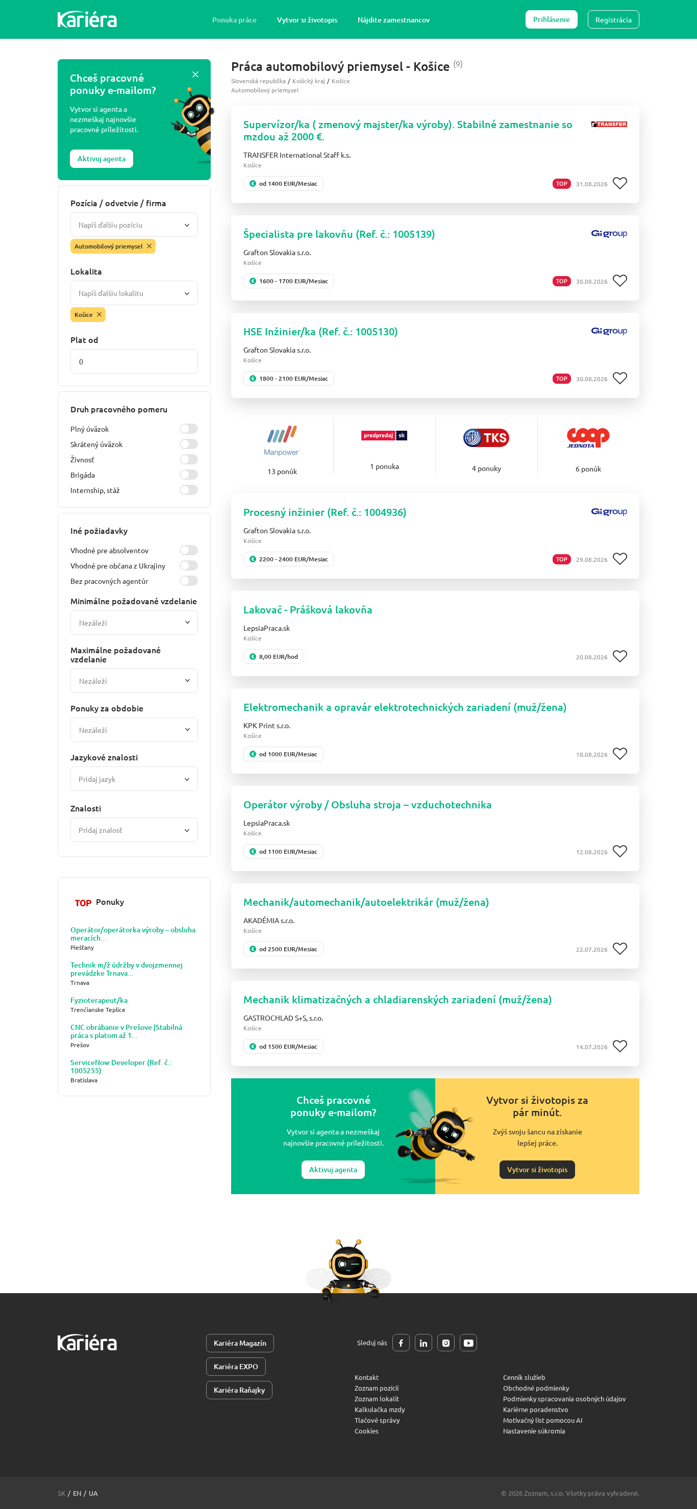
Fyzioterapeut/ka (99, 1000)
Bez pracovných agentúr (109, 580)
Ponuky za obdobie (106, 707)
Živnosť (82, 459)
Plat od (84, 339)
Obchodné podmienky (536, 1387)
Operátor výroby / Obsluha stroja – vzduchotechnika (367, 804)
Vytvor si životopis (307, 19)
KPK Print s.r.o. (266, 725)
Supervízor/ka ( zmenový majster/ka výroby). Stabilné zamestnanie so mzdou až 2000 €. (407, 130)
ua (93, 1493)
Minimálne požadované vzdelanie (133, 600)
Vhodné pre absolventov (109, 550)
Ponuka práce (234, 19)
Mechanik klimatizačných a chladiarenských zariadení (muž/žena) (397, 999)
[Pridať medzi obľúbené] (620, 184)
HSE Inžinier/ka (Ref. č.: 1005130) (320, 331)
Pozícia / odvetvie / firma (118, 202)
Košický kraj (308, 81)
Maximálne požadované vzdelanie (115, 654)
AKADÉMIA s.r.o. (268, 920)
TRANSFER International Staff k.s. (297, 155)
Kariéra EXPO (236, 1366)
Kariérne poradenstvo (535, 1409)
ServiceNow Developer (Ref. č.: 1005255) (121, 1066)
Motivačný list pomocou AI (543, 1420)
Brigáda (82, 474)
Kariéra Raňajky (239, 1390)
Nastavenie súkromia (534, 1430)
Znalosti (85, 807)
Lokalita (86, 271)
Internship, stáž (95, 489)
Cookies (367, 1430)
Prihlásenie (551, 19)
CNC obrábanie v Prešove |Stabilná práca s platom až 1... (126, 1031)
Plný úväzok (89, 428)
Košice (341, 81)
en (77, 1493)
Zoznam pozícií (377, 1387)
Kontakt (367, 1377)
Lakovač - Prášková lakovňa (307, 609)
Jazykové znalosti (104, 756)
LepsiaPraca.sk (266, 628)
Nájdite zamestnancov (394, 19)
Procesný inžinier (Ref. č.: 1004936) (325, 512)
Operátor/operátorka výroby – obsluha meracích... (132, 934)
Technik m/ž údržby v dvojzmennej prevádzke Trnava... (126, 969)
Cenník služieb (524, 1377)
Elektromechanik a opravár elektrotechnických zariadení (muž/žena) (405, 707)
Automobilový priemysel (264, 90)
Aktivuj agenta (102, 158)
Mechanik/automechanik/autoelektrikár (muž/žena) (366, 902)
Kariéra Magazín (240, 1343)
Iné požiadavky (99, 530)
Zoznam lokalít (377, 1398)
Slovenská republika (258, 81)
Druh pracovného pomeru (118, 408)
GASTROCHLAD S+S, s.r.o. (283, 1017)
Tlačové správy (377, 1420)
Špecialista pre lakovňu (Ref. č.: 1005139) (339, 234)
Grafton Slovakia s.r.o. (277, 252)
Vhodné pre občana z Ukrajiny (117, 565)
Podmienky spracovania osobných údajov (564, 1398)
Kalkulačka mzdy (380, 1409)
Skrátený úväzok (96, 444)
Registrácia (613, 19)
